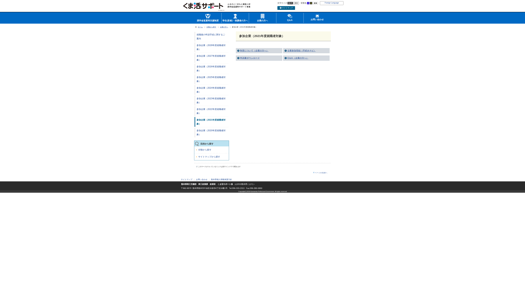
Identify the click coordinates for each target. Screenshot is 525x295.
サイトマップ (287, 8)
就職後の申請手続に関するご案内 (211, 36)
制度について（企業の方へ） (254, 50)
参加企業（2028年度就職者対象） (211, 47)
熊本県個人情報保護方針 (221, 179)
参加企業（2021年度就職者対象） (211, 122)
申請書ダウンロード (250, 58)
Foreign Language (332, 3)
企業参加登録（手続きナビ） (301, 50)
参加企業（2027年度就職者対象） (211, 58)
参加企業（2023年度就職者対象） (211, 100)
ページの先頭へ (321, 173)
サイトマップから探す (209, 157)
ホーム (200, 27)
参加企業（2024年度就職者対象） (211, 90)
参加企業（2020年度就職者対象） (211, 132)
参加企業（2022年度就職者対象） (211, 111)
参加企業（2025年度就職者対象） (211, 79)
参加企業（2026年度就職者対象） (211, 68)
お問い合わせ (201, 179)
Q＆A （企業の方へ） (297, 58)
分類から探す (211, 27)
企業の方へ (224, 27)
